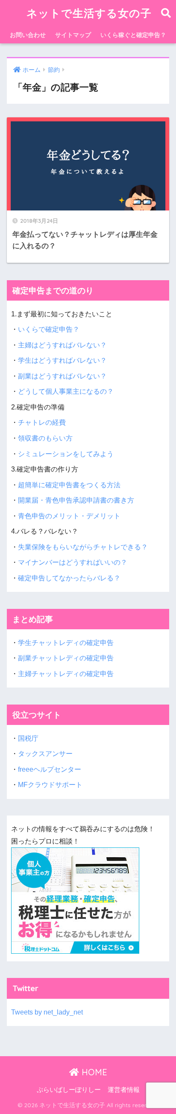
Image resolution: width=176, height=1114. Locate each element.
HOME (93, 1072)
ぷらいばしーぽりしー (69, 1089)
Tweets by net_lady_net (47, 1012)
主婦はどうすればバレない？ (62, 345)
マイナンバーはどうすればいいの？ (72, 562)
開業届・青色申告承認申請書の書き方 (76, 500)
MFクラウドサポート (50, 784)
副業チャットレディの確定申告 (66, 658)
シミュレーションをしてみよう (66, 454)
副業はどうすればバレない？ (62, 376)
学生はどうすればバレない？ (62, 360)
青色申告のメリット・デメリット (69, 516)
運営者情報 (124, 1089)
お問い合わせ (28, 34)
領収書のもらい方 (45, 438)
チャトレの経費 (42, 422)
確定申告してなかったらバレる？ (69, 578)
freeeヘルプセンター (49, 769)
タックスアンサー (45, 753)
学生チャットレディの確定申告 (66, 642)
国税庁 (28, 738)
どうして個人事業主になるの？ (66, 391)
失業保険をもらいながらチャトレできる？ (83, 547)
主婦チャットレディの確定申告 (66, 673)
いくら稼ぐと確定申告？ (133, 34)
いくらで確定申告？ (48, 329)
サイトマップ (73, 34)
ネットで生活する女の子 (89, 13)
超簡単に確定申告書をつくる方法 (69, 485)
